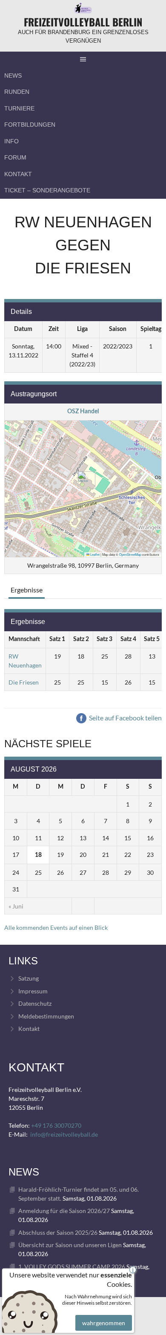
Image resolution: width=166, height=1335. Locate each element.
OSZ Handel (83, 412)
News (13, 75)
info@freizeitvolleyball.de (64, 1134)
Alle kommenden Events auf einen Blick (56, 927)
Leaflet (94, 554)
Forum (15, 157)
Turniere (19, 108)
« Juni (16, 906)
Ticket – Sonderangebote (47, 190)
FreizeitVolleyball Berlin (83, 21)
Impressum (33, 991)
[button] (83, 480)
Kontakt (18, 174)
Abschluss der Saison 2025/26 (57, 1232)
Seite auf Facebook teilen (125, 718)
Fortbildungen (29, 124)
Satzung (28, 978)
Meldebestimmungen (46, 1016)
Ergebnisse (27, 590)
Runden (16, 91)
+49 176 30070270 (56, 1125)
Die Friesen (24, 682)
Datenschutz (35, 1003)
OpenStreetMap (130, 554)
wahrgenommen (103, 1322)
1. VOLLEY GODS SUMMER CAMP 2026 (71, 1266)
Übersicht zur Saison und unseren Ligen (70, 1244)
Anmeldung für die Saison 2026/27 (64, 1210)
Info (11, 141)
